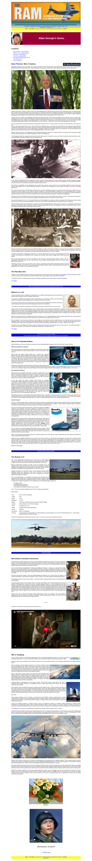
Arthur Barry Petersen (16, 66)
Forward (65, 28)
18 (57, 28)
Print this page (49, 27)
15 (53, 28)
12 (48, 28)
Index (63, 26)
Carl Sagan (63, 274)
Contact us (59, 26)
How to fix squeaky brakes (19, 56)
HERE (15, 280)
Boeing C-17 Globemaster (19, 54)
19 (59, 28)
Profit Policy (39, 26)
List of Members (53, 26)
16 (54, 28)
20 (61, 28)
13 (49, 28)
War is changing (17, 60)
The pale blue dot (17, 59)
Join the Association (46, 26)
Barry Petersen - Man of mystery (21, 51)
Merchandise (42, 27)
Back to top (46, 858)
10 (45, 28)
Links (66, 26)
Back (26, 28)
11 (46, 28)
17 (56, 28)
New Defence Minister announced (21, 57)
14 (51, 28)
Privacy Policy (26, 26)
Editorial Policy (33, 26)
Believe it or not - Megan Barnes (21, 53)
